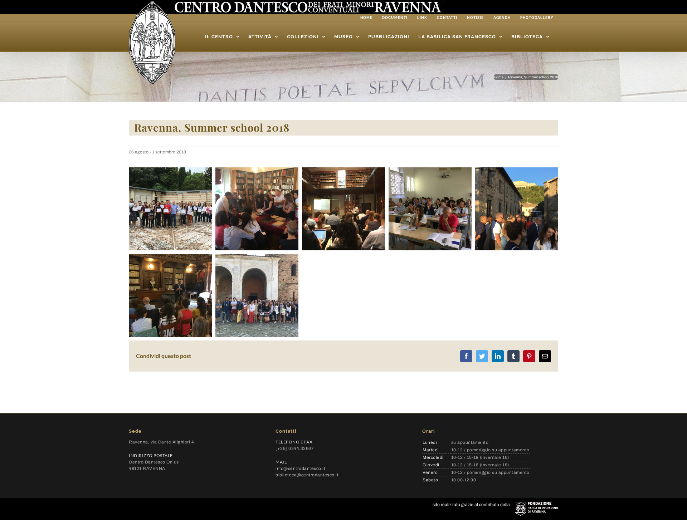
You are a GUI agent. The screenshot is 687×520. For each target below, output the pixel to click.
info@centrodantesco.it (300, 468)
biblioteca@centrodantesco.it (307, 474)
